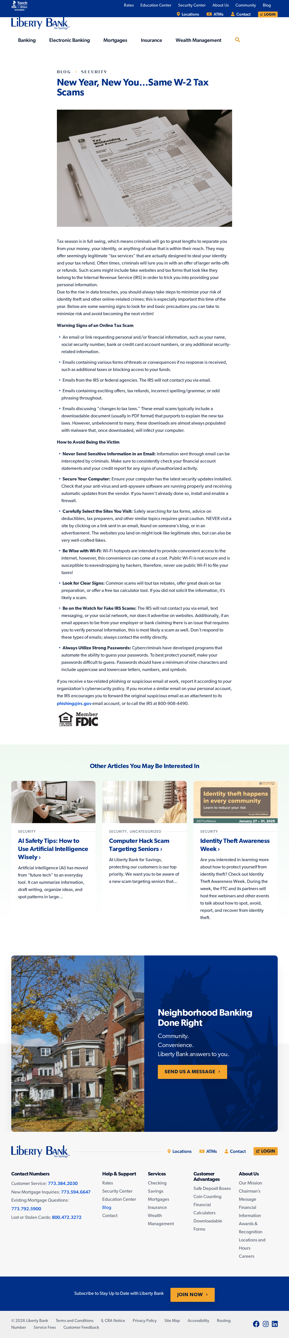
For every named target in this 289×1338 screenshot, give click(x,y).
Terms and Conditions (74, 1321)
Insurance (157, 1208)
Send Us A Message (190, 1072)
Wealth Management (161, 1220)
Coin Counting (207, 1197)
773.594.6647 (76, 1192)
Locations (190, 14)
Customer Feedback (81, 1328)
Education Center (119, 1199)
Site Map (172, 1321)
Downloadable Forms (207, 1225)
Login (269, 15)
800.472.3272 (67, 1217)
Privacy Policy (145, 1321)
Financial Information (250, 1212)
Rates (107, 1183)
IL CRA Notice (113, 1321)
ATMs (218, 14)
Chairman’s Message (249, 1195)
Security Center (117, 1191)
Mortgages (158, 1199)
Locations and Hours (252, 1244)
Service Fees (45, 1328)
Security (94, 71)
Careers (246, 1256)
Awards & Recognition (250, 1228)
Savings (155, 1191)
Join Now (190, 1295)
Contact (243, 14)
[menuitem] (188, 14)
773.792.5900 (26, 1208)
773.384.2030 (63, 1183)
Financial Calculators (204, 1209)
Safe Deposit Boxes (212, 1189)
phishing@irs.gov (74, 703)
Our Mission (250, 1183)
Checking (157, 1183)
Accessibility (198, 1321)
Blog (64, 71)
